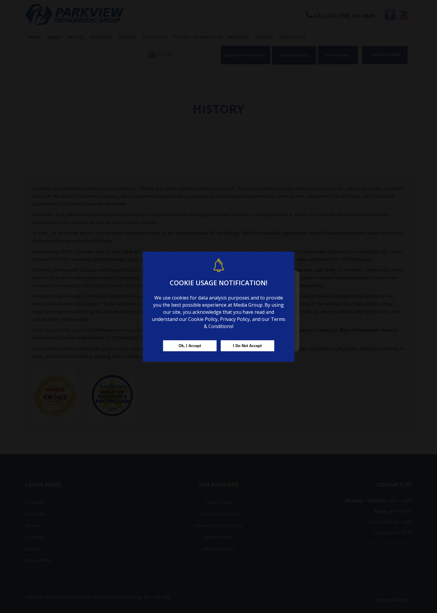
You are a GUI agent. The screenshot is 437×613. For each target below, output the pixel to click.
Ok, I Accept (190, 346)
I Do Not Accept (247, 346)
